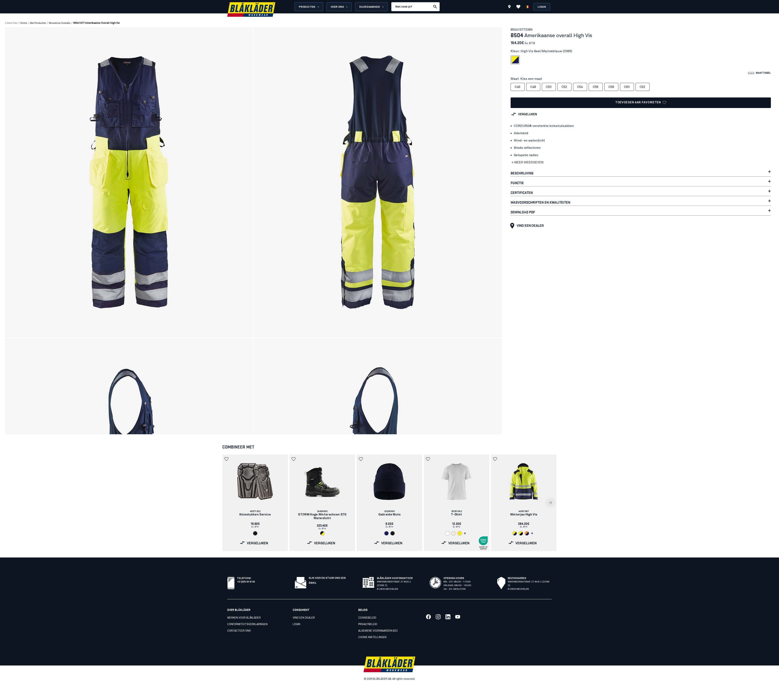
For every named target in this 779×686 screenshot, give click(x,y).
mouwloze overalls (59, 23)
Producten (307, 7)
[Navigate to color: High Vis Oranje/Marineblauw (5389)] (527, 533)
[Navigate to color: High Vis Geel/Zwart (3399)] (521, 533)
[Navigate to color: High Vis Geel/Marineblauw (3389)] (514, 533)
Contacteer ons (239, 631)
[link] (255, 503)
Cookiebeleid (367, 618)
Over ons (337, 7)
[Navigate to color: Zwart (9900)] (255, 533)
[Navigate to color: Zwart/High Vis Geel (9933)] (322, 533)
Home (23, 23)
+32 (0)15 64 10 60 (246, 581)
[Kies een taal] (527, 6)
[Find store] (509, 7)
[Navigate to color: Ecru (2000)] (453, 533)
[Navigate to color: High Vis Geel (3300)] (459, 533)
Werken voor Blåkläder (244, 618)
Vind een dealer (530, 225)
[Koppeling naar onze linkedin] (447, 616)
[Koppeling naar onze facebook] (428, 616)
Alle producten (38, 23)
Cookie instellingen (372, 637)
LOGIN (296, 624)
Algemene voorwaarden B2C (378, 631)
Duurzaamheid (369, 7)
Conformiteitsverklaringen (247, 624)
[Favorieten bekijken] (518, 6)
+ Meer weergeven (527, 162)
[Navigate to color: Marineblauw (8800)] (386, 533)
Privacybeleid (367, 624)
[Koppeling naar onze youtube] (457, 616)
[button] (226, 459)
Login (542, 7)
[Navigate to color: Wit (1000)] (447, 533)
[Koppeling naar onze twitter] (438, 616)
